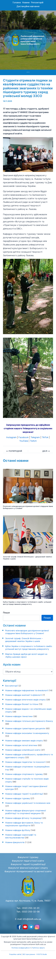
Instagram (11, 437)
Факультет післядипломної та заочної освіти (28, 871)
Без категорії (11, 685)
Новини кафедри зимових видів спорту (24, 740)
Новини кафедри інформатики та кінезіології (26, 690)
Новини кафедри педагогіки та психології (25, 762)
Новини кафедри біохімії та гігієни (21, 704)
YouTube (23, 441)
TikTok (45, 437)
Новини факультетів (14, 842)
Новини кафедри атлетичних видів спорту (25, 699)
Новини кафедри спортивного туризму (24, 774)
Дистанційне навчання (28, 6)
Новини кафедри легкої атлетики (21, 745)
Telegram (35, 437)
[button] (28, 72)
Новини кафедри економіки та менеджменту (27, 733)
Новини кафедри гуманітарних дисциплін (25, 728)
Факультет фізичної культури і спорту (28, 868)
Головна (17, 2)
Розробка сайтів (15, 954)
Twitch (33, 441)
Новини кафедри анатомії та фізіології (23, 695)
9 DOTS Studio (42, 954)
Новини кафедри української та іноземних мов (27, 803)
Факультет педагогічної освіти (28, 861)
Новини (26, 2)
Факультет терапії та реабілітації (28, 864)
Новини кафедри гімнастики (19, 716)
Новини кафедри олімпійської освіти (22, 750)
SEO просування (29, 954)
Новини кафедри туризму (17, 798)
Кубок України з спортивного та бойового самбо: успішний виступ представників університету (27, 603)
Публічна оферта (38, 948)
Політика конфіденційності (21, 948)
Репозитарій (37, 2)
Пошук (6, 612)
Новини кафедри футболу (17, 830)
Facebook (24, 437)
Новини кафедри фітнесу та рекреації (23, 818)
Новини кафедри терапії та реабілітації (24, 794)
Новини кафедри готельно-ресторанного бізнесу (29, 721)
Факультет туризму (28, 857)
